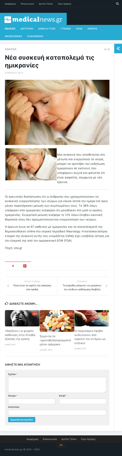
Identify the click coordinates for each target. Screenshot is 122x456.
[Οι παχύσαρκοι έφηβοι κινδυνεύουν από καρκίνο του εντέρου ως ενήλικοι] (92, 318)
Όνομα (12, 395)
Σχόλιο (12, 374)
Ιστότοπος (14, 407)
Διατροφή (26, 28)
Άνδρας (92, 28)
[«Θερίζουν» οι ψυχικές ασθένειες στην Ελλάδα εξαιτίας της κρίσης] (22, 318)
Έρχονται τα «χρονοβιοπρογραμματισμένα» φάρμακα (55, 340)
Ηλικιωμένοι (35, 36)
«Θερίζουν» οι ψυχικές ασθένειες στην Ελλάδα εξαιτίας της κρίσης (20, 335)
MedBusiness (13, 36)
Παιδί (79, 28)
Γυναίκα (65, 28)
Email (63, 395)
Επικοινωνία (27, 3)
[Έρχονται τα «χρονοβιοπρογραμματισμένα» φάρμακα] (57, 321)
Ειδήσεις (10, 28)
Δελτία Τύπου (46, 3)
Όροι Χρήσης (64, 3)
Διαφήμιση (10, 3)
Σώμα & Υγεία (46, 28)
